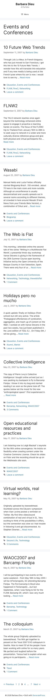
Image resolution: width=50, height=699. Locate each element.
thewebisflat (36, 278)
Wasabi (10, 170)
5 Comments (12, 544)
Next (37, 684)
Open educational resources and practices (20, 428)
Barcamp (11, 406)
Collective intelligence (24, 361)
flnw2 (15, 88)
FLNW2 (10, 105)
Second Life (12, 540)
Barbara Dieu (25, 4)
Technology (23, 278)
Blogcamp (11, 217)
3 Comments (13, 409)
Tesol (9, 668)
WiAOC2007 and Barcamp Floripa (19, 560)
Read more (25, 77)
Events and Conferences (28, 85)
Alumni (10, 345)
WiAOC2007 (33, 406)
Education (11, 85)
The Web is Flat (18, 234)
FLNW (9, 88)
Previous (8, 684)
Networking (25, 88)
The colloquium (18, 624)
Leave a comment (15, 92)
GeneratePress (39, 695)
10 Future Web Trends (24, 47)
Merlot (17, 345)
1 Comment (12, 282)
